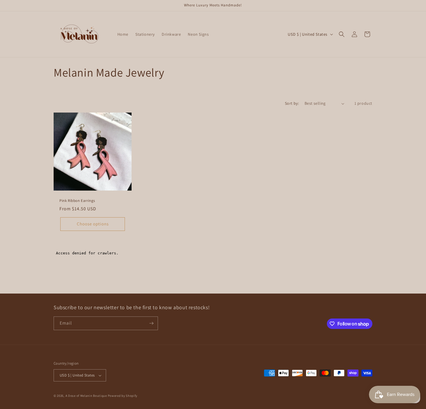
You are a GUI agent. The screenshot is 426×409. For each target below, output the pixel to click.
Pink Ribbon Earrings (77, 200)
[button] (341, 34)
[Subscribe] (151, 323)
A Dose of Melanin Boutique (86, 396)
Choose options (93, 224)
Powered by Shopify (123, 396)
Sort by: (292, 103)
